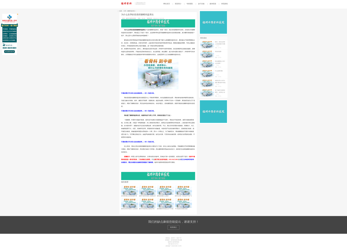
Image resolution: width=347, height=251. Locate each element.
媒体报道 (211, 4)
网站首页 (166, 4)
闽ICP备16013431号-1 (173, 244)
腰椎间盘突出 (131, 11)
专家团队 (188, 4)
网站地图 (180, 240)
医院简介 (177, 4)
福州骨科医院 (174, 240)
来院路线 (223, 4)
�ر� (17, 14)
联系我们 (173, 227)
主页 (124, 11)
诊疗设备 (200, 4)
